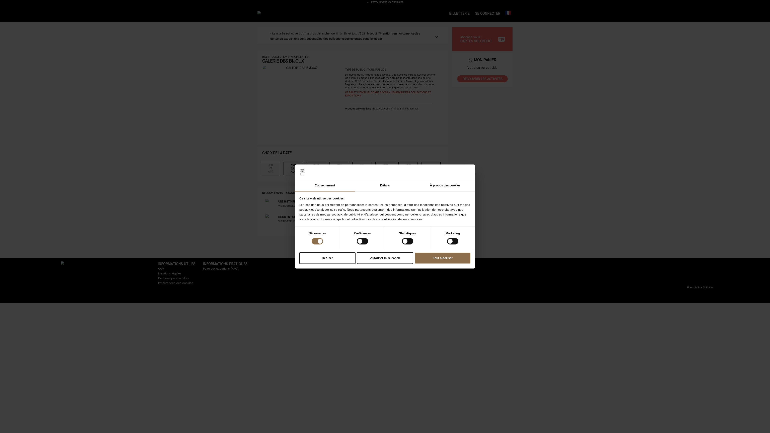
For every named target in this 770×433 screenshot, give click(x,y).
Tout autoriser (443, 258)
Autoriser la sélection (385, 258)
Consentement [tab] (325, 185)
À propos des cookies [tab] (445, 185)
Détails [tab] (385, 185)
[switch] (362, 241)
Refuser (327, 258)
